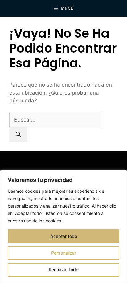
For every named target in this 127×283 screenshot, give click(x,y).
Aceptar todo (63, 236)
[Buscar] (18, 134)
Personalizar (63, 252)
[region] (63, 226)
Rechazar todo (63, 269)
